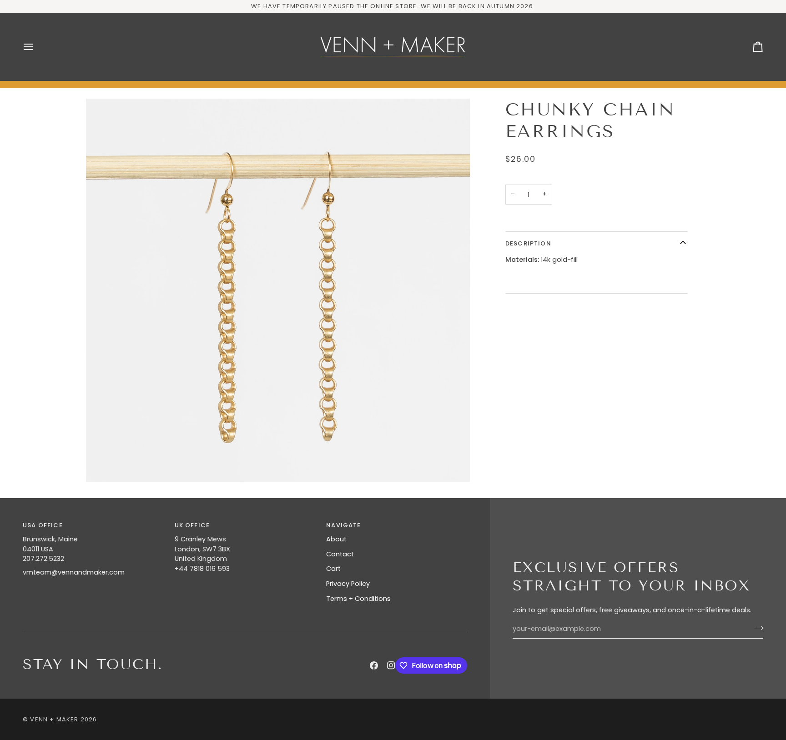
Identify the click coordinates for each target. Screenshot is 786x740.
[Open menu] (36, 47)
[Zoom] (278, 290)
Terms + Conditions (358, 598)
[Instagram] (391, 665)
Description (528, 243)
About (336, 539)
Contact (340, 554)
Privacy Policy (348, 583)
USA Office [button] (43, 525)
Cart (333, 568)
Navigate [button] (343, 525)
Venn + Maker (54, 719)
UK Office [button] (192, 525)
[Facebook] (374, 665)
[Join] (755, 627)
